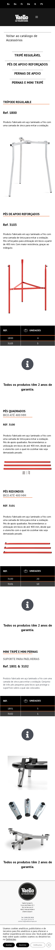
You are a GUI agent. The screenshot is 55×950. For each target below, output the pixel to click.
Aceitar (9, 945)
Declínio (22, 945)
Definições (11, 939)
